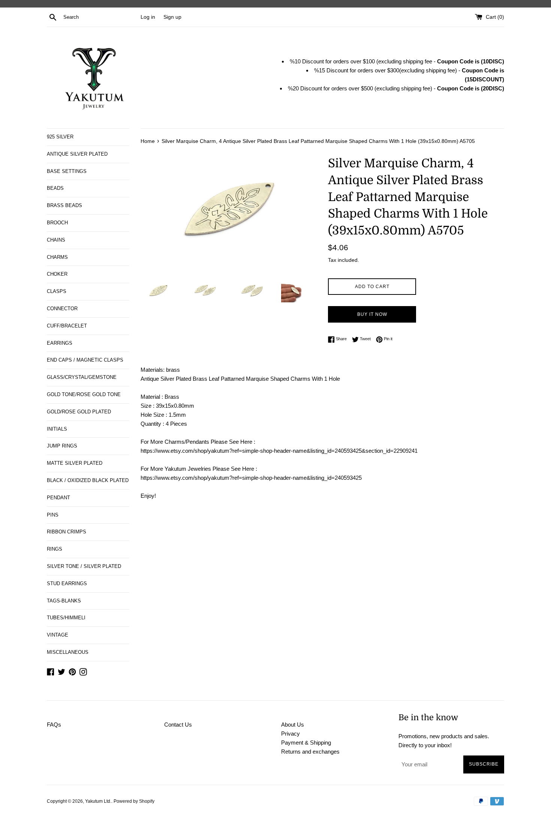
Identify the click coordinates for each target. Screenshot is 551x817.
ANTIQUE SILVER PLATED (77, 154)
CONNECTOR (62, 308)
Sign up (172, 17)
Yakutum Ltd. (98, 801)
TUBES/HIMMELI (66, 617)
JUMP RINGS (62, 446)
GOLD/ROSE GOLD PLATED (79, 412)
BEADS (55, 188)
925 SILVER (60, 137)
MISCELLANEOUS (67, 652)
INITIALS (57, 429)
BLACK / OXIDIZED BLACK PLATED (88, 480)
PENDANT (58, 497)
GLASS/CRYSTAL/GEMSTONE (82, 377)
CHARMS (57, 257)
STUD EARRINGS (67, 583)
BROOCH (57, 222)
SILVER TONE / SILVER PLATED (84, 566)
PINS (52, 515)
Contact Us (178, 724)
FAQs (54, 724)
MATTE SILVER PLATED (74, 463)
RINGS (54, 549)
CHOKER (57, 274)
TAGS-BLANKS (64, 601)
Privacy (290, 733)
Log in (148, 17)
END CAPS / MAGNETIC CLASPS (85, 360)
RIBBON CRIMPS (66, 532)
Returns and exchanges (310, 751)
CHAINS (56, 240)
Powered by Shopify (134, 801)
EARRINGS (59, 343)
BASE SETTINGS (67, 171)
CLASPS (56, 291)
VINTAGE (57, 635)
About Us (292, 724)
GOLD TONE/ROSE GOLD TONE (84, 394)
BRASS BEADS (64, 205)
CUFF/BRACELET (67, 326)
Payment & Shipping (306, 742)
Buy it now (372, 314)
